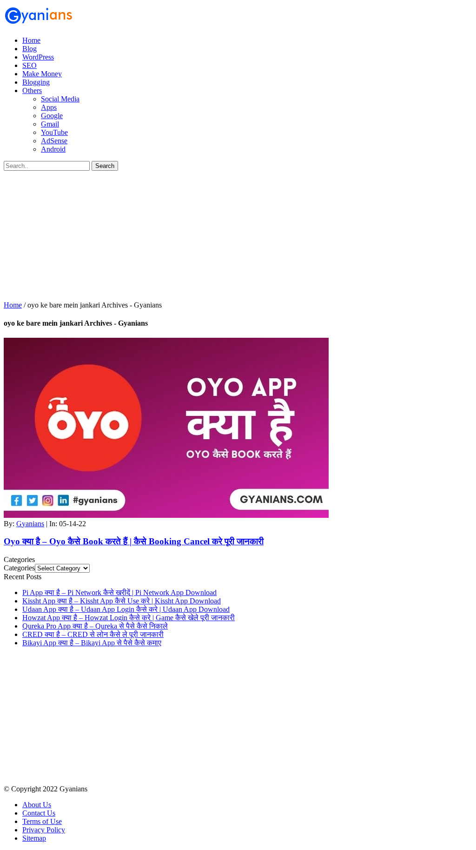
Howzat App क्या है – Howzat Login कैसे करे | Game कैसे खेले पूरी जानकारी (128, 618)
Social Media (60, 99)
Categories (19, 568)
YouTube (54, 132)
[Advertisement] (238, 236)
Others (32, 90)
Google (52, 116)
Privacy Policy (43, 830)
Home (31, 40)
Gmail (50, 124)
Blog (29, 49)
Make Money (42, 74)
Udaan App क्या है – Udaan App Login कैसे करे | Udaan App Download (126, 609)
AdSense (54, 141)
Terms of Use (42, 821)
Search (104, 165)
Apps (49, 107)
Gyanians (30, 524)
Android (53, 149)
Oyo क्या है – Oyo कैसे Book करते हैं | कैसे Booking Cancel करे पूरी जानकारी (134, 541)
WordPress (38, 57)
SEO (29, 65)
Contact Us (38, 813)
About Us (36, 805)
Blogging (36, 82)
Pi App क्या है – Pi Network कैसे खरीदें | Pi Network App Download (119, 592)
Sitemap (34, 838)
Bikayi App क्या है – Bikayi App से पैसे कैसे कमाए (91, 643)
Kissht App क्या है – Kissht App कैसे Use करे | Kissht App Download (121, 601)
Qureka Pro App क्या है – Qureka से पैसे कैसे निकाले (95, 626)
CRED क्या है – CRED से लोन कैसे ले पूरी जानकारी (93, 634)
